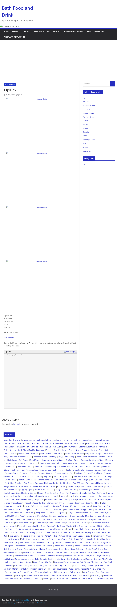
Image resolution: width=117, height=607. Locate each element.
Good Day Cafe (70, 489)
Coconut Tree (32, 470)
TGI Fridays (85, 562)
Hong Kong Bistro (36, 499)
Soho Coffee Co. (47, 559)
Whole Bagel (96, 575)
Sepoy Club (89, 555)
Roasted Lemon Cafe (36, 545)
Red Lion (59, 542)
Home (6, 31)
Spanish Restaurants (76, 559)
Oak (34, 526)
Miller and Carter (34, 519)
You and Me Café (73, 578)
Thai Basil (108, 562)
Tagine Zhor (38, 562)
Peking (32, 532)
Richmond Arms (92, 542)
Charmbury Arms (103, 463)
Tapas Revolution (71, 562)
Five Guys (67, 483)
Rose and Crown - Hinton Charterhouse (41, 549)
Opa (37, 529)
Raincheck (91, 539)
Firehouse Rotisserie (53, 483)
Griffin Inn (101, 493)
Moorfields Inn (99, 519)
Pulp (23, 539)
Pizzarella (26, 536)
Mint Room (47, 519)
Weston (18, 575)
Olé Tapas (20, 529)
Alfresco (16, 31)
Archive (27, 31)
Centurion (22, 463)
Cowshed (77, 476)
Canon (76, 460)
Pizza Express (14, 536)
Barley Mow (58, 443)
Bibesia (21, 453)
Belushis (57, 450)
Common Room (11, 473)
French (85, 121)
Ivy (21, 506)
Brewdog (52, 456)
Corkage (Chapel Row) (93, 473)
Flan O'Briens (78, 483)
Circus (87, 466)
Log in (85, 164)
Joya (83, 506)
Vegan (85, 147)
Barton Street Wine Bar (75, 443)
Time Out (68, 565)
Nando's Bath (40, 522)
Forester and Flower (94, 483)
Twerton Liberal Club (39, 569)
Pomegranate (37, 536)
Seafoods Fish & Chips (73, 555)
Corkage (78, 473)
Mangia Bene (42, 516)
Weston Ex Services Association (36, 575)
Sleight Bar (100, 555)
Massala (80, 516)
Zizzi (111, 578)
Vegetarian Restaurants (14, 37)
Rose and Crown (15, 549)
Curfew (21, 479)
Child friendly (88, 109)
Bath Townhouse (70, 447)
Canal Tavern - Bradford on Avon (44, 460)
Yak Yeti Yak (36, 578)
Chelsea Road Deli (24, 466)
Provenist (15, 539)
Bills (27, 453)
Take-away (58, 562)
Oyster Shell (78, 529)
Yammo (46, 578)
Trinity (83, 565)
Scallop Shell (40, 555)
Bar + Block (36, 443)
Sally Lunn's (69, 552)
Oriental (86, 132)
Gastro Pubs (98, 486)
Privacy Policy (53, 590)
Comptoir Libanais (45, 473)
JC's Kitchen (75, 506)
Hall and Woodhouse (33, 496)
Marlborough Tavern (66, 516)
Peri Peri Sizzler (43, 532)
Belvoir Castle (68, 450)
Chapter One (66, 463)
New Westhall (95, 522)
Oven (69, 529)
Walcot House (76, 572)
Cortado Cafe (23, 476)
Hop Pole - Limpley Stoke (65, 499)
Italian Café (79, 503)
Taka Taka (49, 562)
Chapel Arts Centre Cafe (49, 463)
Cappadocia (86, 460)
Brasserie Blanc (25, 456)
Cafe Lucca (12, 460)
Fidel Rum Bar (16, 483)
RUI (20, 552)
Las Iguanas (40, 512)
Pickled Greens (67, 532)
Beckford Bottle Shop (18, 450)
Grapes (33, 493)
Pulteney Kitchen (47, 539)
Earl (91, 479)
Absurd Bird (9, 440)
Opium (43, 529)
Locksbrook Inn (81, 512)
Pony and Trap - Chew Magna (70, 536)
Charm (91, 463)
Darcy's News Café (45, 479)
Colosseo (89, 470)
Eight (7, 483)
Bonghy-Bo (89, 453)
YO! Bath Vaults (57, 578)
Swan (22, 562)
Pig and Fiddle (94, 532)
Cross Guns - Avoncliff (91, 476)
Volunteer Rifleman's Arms (56, 572)
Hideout (77, 496)
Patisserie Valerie (20, 532)
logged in (17, 424)
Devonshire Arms (73, 479)
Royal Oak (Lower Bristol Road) (84, 549)
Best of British (11, 453)
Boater (68, 453)
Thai (84, 143)
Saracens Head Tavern (23, 555)
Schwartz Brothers (55, 555)
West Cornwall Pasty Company (96, 572)
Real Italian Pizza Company (42, 542)
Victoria (8, 572)
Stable (7, 562)
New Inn (84, 522)
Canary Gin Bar (65, 460)
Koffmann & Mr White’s (53, 509)
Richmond (79, 542)
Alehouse (41, 440)
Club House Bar (18, 470)
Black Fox (35, 453)
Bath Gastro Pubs (42, 31)
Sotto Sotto (60, 559)
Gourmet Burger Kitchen (88, 489)
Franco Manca (25, 486)
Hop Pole (49, 499)
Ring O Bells (106, 542)
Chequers (38, 466)
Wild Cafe (18, 578)
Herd (70, 496)
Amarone (61, 440)
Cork (72, 473)
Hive (84, 496)
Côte (55, 476)
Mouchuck (9, 522)
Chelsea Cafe (10, 466)
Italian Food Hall (93, 503)
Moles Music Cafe (84, 519)
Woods (27, 578)
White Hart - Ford (69, 575)
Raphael (19, 542)
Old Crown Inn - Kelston (85, 526)
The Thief (18, 565)
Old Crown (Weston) (65, 526)
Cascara (109, 460)
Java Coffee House (61, 506)
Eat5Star (98, 479)
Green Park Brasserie (69, 493)
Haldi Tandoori (16, 496)
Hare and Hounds (50, 496)
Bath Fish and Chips (29, 447)
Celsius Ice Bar (11, 463)
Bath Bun (106, 443)
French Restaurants (40, 486)
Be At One (100, 447)
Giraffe (37, 489)
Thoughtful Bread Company (50, 565)
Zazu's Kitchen (101, 578)
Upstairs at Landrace (58, 569)
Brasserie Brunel (40, 456)
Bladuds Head (46, 453)
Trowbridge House (95, 565)
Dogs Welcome (88, 113)
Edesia (106, 479)
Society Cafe (33, 559)
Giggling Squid (26, 489)
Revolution (69, 542)
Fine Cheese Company (33, 483)
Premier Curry (98, 536)
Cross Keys (107, 476)
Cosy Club (47, 476)
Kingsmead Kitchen (33, 509)
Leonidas (50, 512)
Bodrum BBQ (78, 453)
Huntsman (102, 499)
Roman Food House (82, 545)
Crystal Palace (11, 479)
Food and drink (10, 85)
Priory (7, 539)
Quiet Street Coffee (77, 539)
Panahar (8, 532)
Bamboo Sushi (15, 443)
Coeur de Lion (45, 470)
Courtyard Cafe (65, 476)
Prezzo (108, 536)
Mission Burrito (60, 519)
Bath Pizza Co (45, 447)
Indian (85, 124)
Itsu (17, 506)
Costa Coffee (36, 476)
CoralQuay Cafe (61, 473)
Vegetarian (87, 151)
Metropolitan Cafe (17, 519)
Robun (49, 545)
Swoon (29, 562)
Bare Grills (47, 443)
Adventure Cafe (28, 440)
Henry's (63, 496)
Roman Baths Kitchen (63, 545)
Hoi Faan (91, 496)
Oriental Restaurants (57, 529)
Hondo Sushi (21, 499)
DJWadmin (20, 95)
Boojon (99, 453)
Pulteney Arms (32, 539)
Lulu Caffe (93, 512)
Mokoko (71, 519)
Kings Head (18, 509)
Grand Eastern (22, 493)
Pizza (85, 136)
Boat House (58, 453)
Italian (85, 128)
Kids (89, 31)
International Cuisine (74, 31)
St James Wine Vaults (103, 559)
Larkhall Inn (28, 512)
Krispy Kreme (86, 509)
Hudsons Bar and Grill (86, 499)
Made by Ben (105, 512)
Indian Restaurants (32, 503)
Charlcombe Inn (80, 463)
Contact (57, 31)
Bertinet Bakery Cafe (100, 450)
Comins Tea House (103, 470)
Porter (87, 536)
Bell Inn (49, 450)
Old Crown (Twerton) (46, 526)
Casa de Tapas (98, 460)
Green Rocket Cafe (87, 493)
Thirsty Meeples (30, 565)
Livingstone (61, 512)
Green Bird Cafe (51, 493)
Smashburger (21, 559)
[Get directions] (70, 351)
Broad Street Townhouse (86, 456)
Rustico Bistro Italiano (32, 552)
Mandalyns (31, 516)
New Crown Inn (72, 522)
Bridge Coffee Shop (66, 456)
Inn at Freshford (66, 503)
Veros (105, 569)
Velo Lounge (95, 569)
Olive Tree (29, 529)
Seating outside (89, 139)
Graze (40, 493)
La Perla (97, 509)
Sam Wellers (80, 552)
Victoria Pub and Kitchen (23, 572)
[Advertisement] (58, 57)
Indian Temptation (50, 503)
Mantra (53, 516)
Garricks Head (85, 486)
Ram (99, 539)
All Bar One (51, 440)
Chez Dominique (51, 466)
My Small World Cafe (24, 522)
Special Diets (99, 31)
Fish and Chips (88, 117)
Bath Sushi (57, 447)
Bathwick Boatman (87, 447)
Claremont (96, 466)
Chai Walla (33, 463)
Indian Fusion (17, 503)
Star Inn (14, 562)
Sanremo (8, 555)
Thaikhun (9, 565)
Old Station (9, 529)
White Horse (84, 575)
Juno (89, 506)
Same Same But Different (98, 552)
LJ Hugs (70, 512)
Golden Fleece (47, 489)
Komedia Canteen (71, 509)
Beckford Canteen (36, 450)
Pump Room (61, 539)
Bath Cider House (12, 447)
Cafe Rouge (23, 460)
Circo (81, 466)
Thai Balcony (96, 562)
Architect (77, 440)
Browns (102, 456)
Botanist (13, 456)
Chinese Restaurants (68, 466)
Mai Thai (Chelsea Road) (15, 516)
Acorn (17, 440)
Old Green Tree (103, 526)
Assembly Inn (88, 440)
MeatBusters (90, 516)
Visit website (9, 338)
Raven (27, 542)
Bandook (26, 443)
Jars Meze (48, 506)
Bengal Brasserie (83, 450)
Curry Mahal (31, 479)
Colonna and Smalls (75, 470)
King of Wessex (98, 506)
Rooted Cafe (97, 545)
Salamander (48, 552)
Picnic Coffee (81, 532)
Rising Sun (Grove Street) (15, 545)
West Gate (9, 575)
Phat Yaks (56, 532)
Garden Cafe (72, 486)
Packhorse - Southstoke (95, 529)
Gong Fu (58, 489)
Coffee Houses (59, 470)
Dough (85, 479)
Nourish (13, 526)
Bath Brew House (93, 443)
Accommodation (89, 105)
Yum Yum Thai (88, 578)
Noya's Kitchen (24, 526)
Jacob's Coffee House (33, 506)
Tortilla (76, 565)
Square (89, 559)
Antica (69, 440)
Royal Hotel (64, 549)
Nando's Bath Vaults (56, 522)
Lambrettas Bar (15, 512)
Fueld (53, 486)
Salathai (58, 552)
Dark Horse (60, 479)
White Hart (56, 575)
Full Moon (61, 486)
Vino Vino (39, 572)
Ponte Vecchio (51, 536)
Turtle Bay (24, 569)
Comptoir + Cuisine (28, 473)
